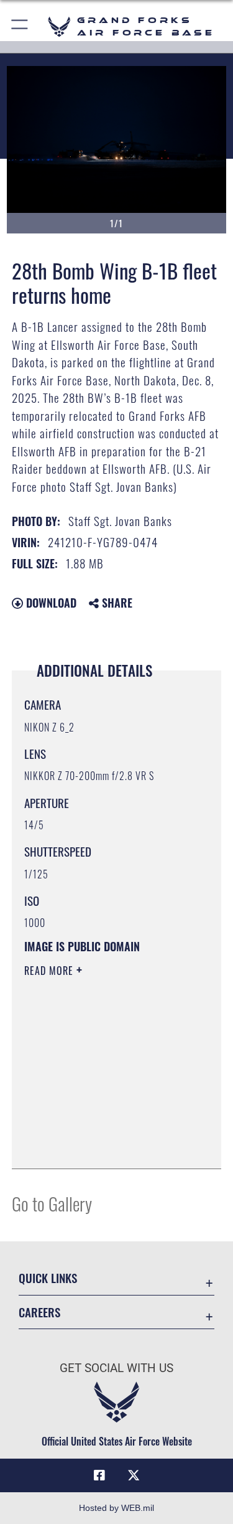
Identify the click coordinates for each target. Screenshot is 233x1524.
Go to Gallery (52, 1203)
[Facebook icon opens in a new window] (99, 1475)
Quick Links (48, 1278)
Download (49, 603)
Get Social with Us (116, 1368)
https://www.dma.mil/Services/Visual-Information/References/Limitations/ (99, 1128)
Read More (50, 970)
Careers (39, 1312)
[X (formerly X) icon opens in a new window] (133, 1475)
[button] (20, 26)
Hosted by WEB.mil (116, 1508)
